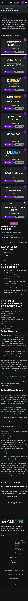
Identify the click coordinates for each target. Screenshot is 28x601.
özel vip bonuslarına (17, 473)
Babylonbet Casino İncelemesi (19, 550)
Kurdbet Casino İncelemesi (18, 547)
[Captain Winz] (14, 82)
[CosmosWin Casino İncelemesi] (14, 117)
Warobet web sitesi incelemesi (19, 553)
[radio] (9, 503)
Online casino (4, 351)
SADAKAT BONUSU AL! (10, 33)
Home (2, 8)
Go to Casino (9, 51)
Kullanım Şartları (19, 570)
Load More (14, 223)
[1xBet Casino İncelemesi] (14, 153)
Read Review (20, 51)
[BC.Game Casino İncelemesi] (14, 187)
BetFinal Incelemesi (19, 540)
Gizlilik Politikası (8, 570)
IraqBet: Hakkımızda (14, 578)
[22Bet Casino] (14, 168)
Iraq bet (5, 18)
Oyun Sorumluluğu (8, 574)
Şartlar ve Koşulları (8, 235)
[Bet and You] (14, 203)
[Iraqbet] (14, 2)
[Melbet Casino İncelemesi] (14, 98)
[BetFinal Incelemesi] (14, 61)
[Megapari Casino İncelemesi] (14, 135)
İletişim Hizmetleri (20, 574)
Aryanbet (17, 545)
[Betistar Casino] (14, 42)
